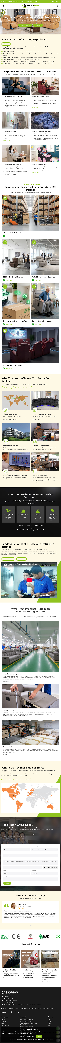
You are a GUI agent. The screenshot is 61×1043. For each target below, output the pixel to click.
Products (3, 1021)
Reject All (22, 1036)
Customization (5, 1025)
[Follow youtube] (11, 1012)
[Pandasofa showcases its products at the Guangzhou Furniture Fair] (30, 959)
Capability (4, 1027)
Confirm (7, 883)
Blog (49, 1021)
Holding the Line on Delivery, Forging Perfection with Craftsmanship (11, 973)
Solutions (3, 1023)
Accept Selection (30, 1036)
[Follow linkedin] (18, 1012)
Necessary (20, 1039)
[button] (30, 925)
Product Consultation (54, 1027)
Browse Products (25, 25)
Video (49, 1025)
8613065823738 (8, 1002)
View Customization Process (22, 387)
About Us (6, 44)
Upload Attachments (51, 867)
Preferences (34, 1039)
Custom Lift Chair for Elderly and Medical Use (28, 1024)
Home (3, 1019)
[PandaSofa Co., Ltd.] (30, 6)
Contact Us (22, 559)
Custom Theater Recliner (26, 1026)
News (49, 1023)
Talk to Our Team (24, 779)
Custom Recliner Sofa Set (26, 1019)
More (4, 980)
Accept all (39, 1036)
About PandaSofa (8, 559)
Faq (49, 1019)
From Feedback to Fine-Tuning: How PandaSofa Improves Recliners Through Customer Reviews (49, 974)
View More (6, 109)
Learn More (9, 236)
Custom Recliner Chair (26, 1021)
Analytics (27, 1039)
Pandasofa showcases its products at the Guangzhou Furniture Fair (28, 973)
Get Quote (38, 25)
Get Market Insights (9, 779)
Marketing (41, 1039)
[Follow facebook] (15, 1012)
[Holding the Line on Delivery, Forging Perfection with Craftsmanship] (11, 959)
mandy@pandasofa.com (10, 1000)
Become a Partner (25, 529)
